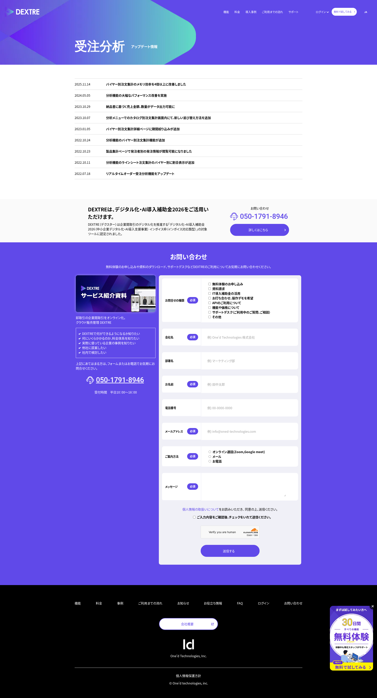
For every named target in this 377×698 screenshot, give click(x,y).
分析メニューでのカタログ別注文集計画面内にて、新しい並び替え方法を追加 (158, 117)
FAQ (240, 603)
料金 (237, 12)
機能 (226, 12)
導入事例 (250, 12)
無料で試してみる (343, 11)
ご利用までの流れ (272, 12)
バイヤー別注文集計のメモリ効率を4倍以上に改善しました (146, 84)
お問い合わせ (293, 603)
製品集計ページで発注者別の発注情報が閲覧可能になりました (149, 151)
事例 (120, 603)
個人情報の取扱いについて (200, 509)
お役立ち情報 (213, 603)
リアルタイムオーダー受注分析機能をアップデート (140, 173)
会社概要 (187, 624)
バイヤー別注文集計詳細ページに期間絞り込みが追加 (143, 128)
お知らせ (183, 603)
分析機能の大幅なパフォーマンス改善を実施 (136, 95)
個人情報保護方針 (188, 675)
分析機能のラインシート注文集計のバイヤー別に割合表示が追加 (150, 162)
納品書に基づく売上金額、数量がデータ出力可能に (140, 106)
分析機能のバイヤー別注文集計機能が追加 (135, 140)
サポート (293, 12)
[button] (226, 12)
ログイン (321, 12)
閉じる (373, 606)
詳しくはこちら (258, 229)
